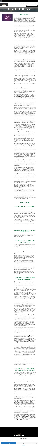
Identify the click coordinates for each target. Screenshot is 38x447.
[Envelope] (1, 1)
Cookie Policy (23, 445)
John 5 (18, 67)
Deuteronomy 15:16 (17, 388)
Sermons (18, 3)
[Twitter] (4, 1)
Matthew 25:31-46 (24, 416)
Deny (23, 443)
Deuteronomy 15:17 (17, 402)
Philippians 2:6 (20, 96)
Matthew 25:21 (19, 419)
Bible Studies (22, 3)
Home (15, 3)
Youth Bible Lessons (28, 3)
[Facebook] (3, 1)
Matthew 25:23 (25, 419)
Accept (9, 443)
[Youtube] (6, 1)
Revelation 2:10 (29, 336)
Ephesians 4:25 (31, 335)
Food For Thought (35, 3)
